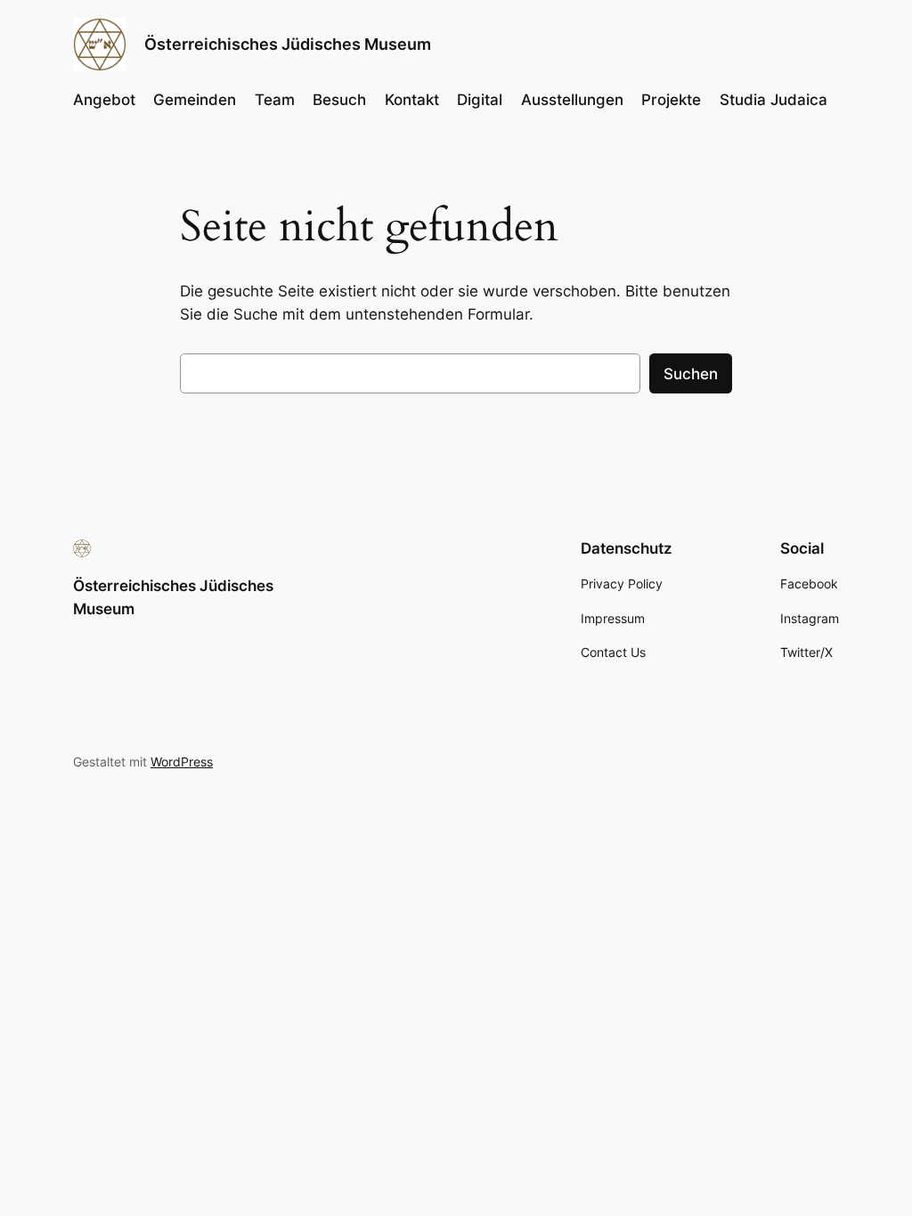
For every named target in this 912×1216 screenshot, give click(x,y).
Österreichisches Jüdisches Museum (287, 44)
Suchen (691, 374)
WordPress (182, 761)
